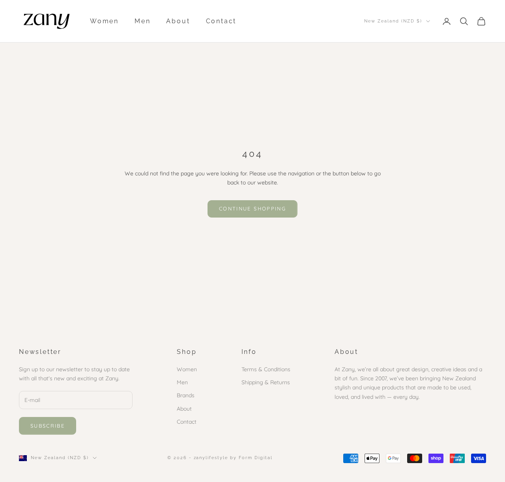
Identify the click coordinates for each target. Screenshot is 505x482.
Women (104, 21)
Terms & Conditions (265, 369)
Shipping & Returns (265, 382)
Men (142, 21)
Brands (186, 395)
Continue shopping (252, 208)
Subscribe (47, 425)
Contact (221, 21)
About (178, 21)
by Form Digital (251, 457)
